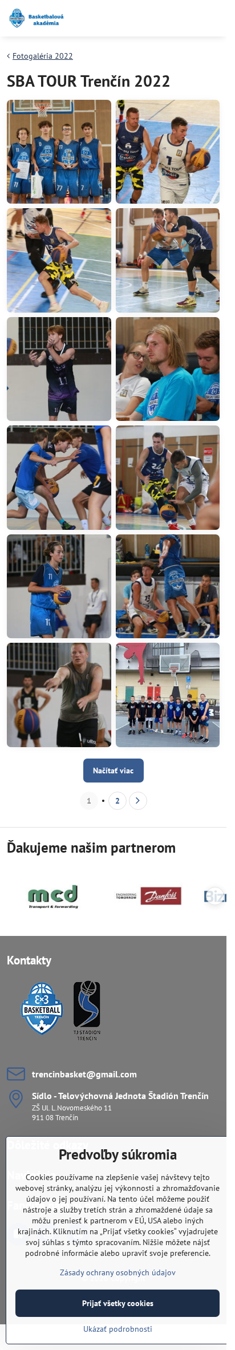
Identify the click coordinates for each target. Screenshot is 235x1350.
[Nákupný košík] (185, 18)
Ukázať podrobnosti (117, 1329)
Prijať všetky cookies (117, 1303)
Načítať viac (113, 770)
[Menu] (212, 18)
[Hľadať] (158, 18)
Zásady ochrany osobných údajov (118, 1272)
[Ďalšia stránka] (138, 801)
